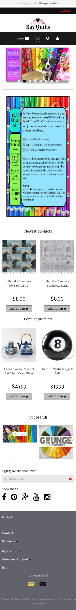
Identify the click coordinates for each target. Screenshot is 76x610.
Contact (65, 10)
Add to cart (18, 308)
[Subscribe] (38, 477)
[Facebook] (4, 497)
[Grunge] (56, 442)
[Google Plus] (25, 497)
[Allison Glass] (20, 434)
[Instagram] (47, 497)
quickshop (19, 266)
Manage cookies (27, 3)
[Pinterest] (14, 497)
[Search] (48, 39)
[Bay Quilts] (38, 24)
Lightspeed (48, 599)
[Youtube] (36, 497)
